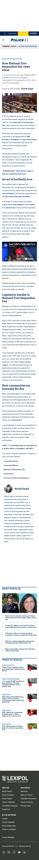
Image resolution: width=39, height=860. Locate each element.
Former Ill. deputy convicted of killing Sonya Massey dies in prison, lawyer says (20, 626)
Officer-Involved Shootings (11, 679)
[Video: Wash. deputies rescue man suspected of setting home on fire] (32, 667)
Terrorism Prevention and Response (16, 478)
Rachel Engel (27, 88)
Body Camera (6, 694)
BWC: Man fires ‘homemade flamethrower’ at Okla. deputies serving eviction (12, 714)
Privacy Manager (8, 837)
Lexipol (16, 846)
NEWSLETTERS (12, 33)
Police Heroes (9, 474)
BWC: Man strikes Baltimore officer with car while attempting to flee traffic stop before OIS (13, 699)
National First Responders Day (12, 59)
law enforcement (30, 140)
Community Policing (11, 461)
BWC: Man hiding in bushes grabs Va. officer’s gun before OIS (12, 728)
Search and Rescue (8, 665)
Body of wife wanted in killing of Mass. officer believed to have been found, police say (20, 617)
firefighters (15, 140)
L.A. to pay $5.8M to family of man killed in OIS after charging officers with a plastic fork (13, 683)
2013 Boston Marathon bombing (17, 197)
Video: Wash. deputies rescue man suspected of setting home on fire (13, 669)
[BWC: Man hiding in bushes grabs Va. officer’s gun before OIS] (32, 726)
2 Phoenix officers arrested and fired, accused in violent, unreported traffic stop (20, 634)
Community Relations (11, 465)
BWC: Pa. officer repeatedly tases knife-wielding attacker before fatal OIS (20, 642)
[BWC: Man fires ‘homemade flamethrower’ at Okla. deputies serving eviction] (32, 712)
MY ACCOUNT (23, 33)
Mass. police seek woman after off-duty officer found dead (20, 650)
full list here (17, 420)
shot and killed (7, 194)
